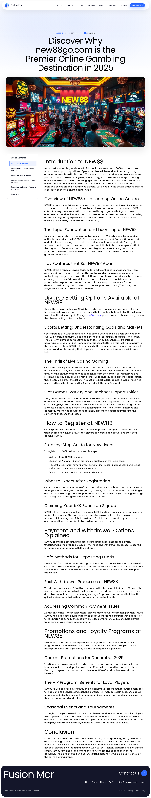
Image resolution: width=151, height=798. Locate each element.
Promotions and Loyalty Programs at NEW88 (23, 188)
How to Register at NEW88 (21, 175)
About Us (122, 790)
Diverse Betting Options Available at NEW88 (23, 170)
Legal (144, 790)
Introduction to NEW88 (19, 164)
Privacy (130, 790)
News (103, 782)
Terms (137, 790)
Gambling (59, 33)
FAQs (111, 782)
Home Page (91, 782)
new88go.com (94, 315)
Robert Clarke (91, 33)
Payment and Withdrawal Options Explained (23, 181)
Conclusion (15, 194)
